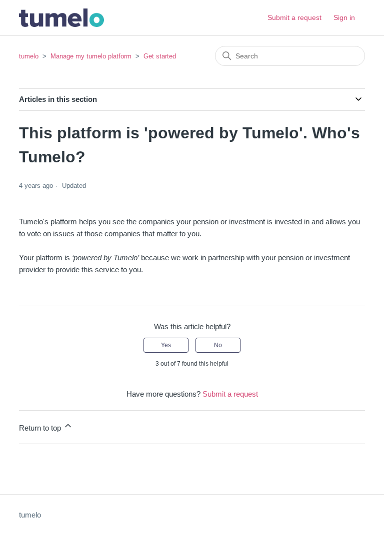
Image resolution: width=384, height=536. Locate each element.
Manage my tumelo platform (91, 56)
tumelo (28, 56)
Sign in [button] (344, 17)
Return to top (41, 428)
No (218, 345)
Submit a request (295, 17)
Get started (160, 56)
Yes (166, 345)
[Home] (61, 17)
